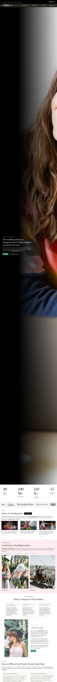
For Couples (20, 2)
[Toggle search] (49, 2)
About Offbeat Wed (14, 254)
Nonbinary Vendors (27, 553)
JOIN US (5, 254)
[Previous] (3, 573)
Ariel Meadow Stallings (15, 250)
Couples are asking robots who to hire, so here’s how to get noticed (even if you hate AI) (46, 533)
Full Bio (33, 650)
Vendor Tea (11, 519)
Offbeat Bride (41, 630)
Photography (5, 590)
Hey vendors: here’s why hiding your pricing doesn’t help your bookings (9, 532)
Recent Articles (28, 513)
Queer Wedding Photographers (6, 553)
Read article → (4, 535)
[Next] (53, 573)
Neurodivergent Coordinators (17, 553)
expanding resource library (48, 675)
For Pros (15, 2)
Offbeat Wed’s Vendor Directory (8, 548)
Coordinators (33, 590)
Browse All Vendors (34, 553)
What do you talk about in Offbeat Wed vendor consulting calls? (27, 532)
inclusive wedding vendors (33, 516)
